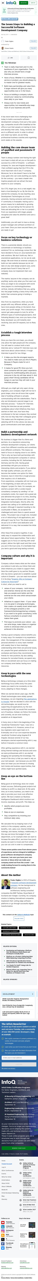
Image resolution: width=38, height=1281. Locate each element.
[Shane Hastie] (2, 48)
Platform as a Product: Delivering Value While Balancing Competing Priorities (19, 957)
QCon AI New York (29, 1205)
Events (4, 1173)
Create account (7, 1164)
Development (9, 994)
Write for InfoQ (6, 1177)
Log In (4, 1167)
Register (24, 2)
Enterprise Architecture (11, 934)
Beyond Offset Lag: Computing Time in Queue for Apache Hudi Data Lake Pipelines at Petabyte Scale (19, 971)
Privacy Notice (5, 1278)
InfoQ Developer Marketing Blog (10, 1194)
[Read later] (28, 57)
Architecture (29, 934)
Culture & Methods (9, 18)
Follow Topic (19, 918)
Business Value (26, 927)
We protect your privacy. (8, 1068)
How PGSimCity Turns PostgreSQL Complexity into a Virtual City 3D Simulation (17, 1006)
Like (11, 57)
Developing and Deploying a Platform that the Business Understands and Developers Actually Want (19, 952)
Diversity (4, 1199)
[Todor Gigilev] (2, 41)
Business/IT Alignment (10, 931)
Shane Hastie (9, 48)
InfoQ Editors (6, 1180)
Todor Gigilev (9, 41)
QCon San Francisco (29, 1200)
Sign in (33, 2)
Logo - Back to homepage (11, 2)
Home (3, 1160)
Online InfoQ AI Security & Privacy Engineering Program (29, 1165)
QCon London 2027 (29, 1209)
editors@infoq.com (6, 1268)
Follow (33, 41)
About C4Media (6, 1186)
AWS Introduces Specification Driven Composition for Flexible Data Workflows (20, 961)
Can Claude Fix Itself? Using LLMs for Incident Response (18, 966)
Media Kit (4, 1189)
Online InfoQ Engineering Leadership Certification (27, 1183)
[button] (19, 1064)
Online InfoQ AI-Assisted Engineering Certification (28, 1193)
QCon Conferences (8, 1170)
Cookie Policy (28, 1278)
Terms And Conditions (17, 1278)
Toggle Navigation (3, 3)
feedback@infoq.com (7, 1262)
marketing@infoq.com (26, 1268)
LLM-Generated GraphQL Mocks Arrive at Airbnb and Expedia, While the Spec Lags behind (16, 1013)
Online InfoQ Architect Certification (27, 1174)
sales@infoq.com (24, 1262)
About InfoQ (5, 1183)
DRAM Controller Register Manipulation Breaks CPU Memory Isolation (15, 999)
